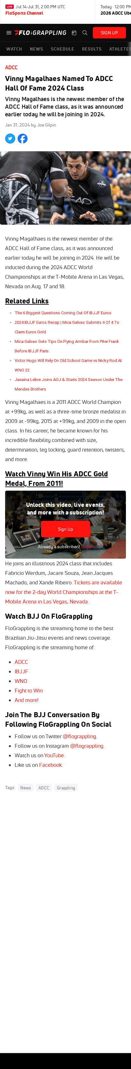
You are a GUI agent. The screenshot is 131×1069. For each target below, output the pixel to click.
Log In (86, 546)
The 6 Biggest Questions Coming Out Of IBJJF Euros (63, 312)
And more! (26, 700)
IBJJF (21, 671)
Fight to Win (29, 690)
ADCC (11, 67)
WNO (21, 680)
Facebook (50, 764)
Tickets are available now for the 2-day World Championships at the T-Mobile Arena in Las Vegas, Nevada (63, 592)
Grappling (66, 787)
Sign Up (65, 529)
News (25, 787)
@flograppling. (80, 736)
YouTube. (54, 755)
